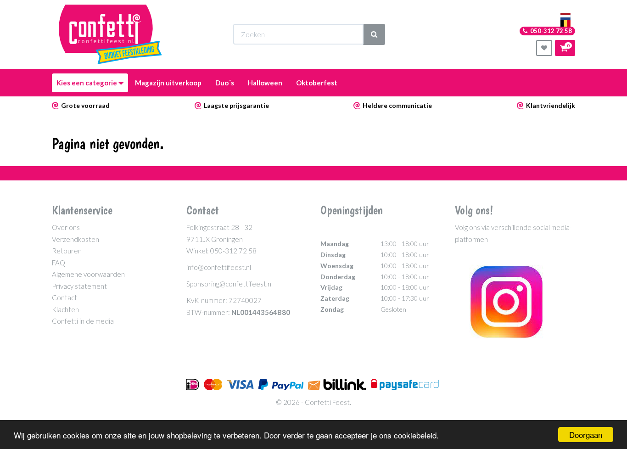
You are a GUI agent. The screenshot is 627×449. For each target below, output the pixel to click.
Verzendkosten (75, 239)
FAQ (58, 262)
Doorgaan (585, 434)
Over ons (66, 227)
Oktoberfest (316, 83)
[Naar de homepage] (110, 34)
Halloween (265, 83)
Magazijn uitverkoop (168, 83)
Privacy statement (79, 286)
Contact (64, 297)
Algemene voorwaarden (88, 274)
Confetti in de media (83, 321)
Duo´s (224, 83)
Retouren (67, 251)
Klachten (65, 309)
